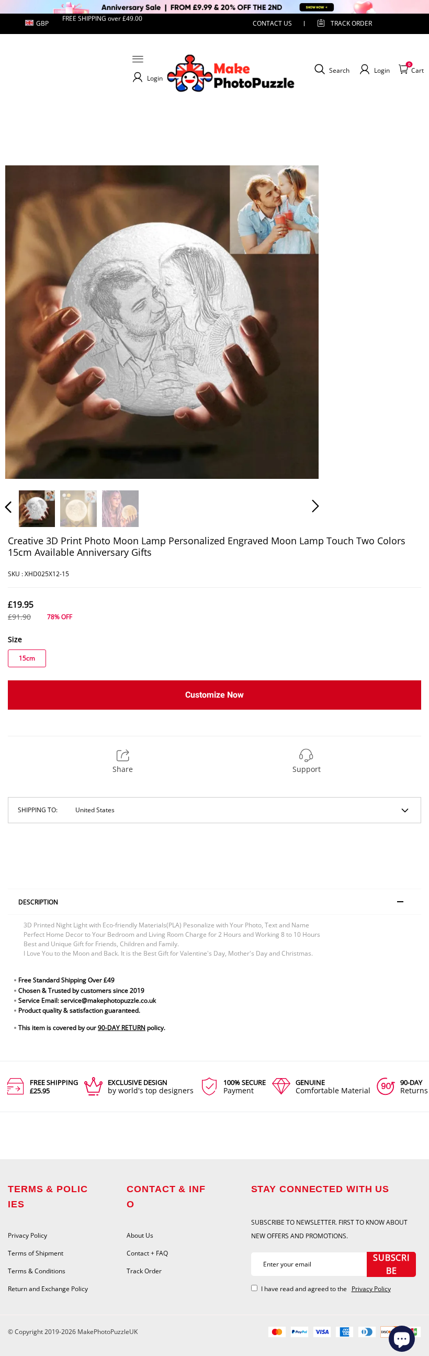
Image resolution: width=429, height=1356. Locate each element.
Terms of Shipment (35, 1253)
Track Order (351, 23)
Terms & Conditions (36, 1271)
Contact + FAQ (147, 1253)
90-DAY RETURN (121, 1027)
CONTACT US (272, 23)
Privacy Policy (27, 1235)
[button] (29, 321)
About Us (140, 1235)
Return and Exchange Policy (48, 1288)
